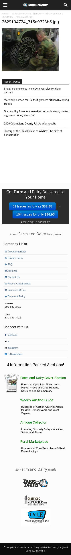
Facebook (11, 335)
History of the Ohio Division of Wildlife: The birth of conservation (33, 133)
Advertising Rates (16, 251)
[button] (66, 5)
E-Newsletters (15, 354)
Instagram (12, 348)
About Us (12, 271)
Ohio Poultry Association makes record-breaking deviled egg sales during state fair (36, 113)
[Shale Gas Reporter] (35, 504)
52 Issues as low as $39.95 (32, 206)
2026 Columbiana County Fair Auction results (30, 123)
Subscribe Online (16, 290)
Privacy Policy (15, 258)
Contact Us (13, 277)
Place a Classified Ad (18, 283)
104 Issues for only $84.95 (35, 214)
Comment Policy (16, 296)
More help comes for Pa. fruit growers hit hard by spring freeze (36, 102)
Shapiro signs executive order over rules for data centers (32, 90)
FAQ (9, 264)
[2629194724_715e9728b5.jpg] (30, 70)
